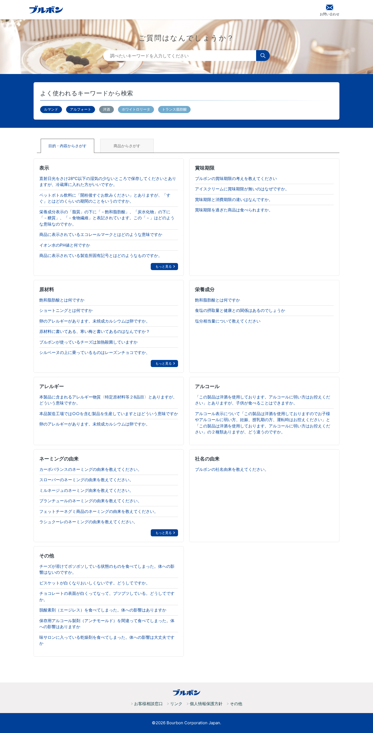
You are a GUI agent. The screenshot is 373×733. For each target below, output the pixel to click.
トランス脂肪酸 (174, 109)
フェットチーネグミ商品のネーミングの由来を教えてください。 (98, 511)
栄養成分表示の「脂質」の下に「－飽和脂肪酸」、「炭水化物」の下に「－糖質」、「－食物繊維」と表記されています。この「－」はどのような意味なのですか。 (106, 218)
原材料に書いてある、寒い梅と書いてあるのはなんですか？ (94, 331)
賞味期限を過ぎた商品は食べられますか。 (234, 209)
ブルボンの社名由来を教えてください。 (232, 469)
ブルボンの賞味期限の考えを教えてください (236, 178)
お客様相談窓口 (148, 703)
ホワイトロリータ (136, 109)
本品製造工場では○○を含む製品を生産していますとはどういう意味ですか (108, 413)
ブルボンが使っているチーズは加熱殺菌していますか (88, 342)
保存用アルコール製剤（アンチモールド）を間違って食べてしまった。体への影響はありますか (106, 623)
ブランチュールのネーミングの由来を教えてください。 (90, 500)
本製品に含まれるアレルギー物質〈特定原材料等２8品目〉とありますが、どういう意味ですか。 (108, 400)
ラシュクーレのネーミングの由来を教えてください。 (88, 521)
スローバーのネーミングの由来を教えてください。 (86, 479)
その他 (236, 703)
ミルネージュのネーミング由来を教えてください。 (86, 490)
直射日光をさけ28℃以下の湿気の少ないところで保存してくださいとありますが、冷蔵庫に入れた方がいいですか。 (107, 181)
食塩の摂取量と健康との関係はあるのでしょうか (240, 310)
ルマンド (51, 109)
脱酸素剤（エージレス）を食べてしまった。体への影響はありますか (102, 610)
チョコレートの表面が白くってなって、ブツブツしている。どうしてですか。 (106, 596)
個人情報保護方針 (206, 703)
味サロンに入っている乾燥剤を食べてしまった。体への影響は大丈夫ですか (106, 640)
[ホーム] (186, 692)
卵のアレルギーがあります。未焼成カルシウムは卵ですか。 (94, 321)
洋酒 (106, 109)
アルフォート (80, 109)
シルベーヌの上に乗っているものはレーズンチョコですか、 (94, 352)
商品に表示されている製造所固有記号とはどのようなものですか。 (100, 255)
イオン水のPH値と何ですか (64, 245)
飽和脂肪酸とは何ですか (61, 300)
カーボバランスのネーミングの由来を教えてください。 (90, 469)
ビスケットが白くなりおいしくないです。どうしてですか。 (94, 583)
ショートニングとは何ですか (66, 310)
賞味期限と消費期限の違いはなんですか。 (234, 199)
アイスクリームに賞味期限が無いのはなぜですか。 (242, 188)
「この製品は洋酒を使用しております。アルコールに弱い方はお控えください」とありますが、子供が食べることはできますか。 (262, 400)
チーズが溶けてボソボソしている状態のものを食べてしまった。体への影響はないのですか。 (106, 569)
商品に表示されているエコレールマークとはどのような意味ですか (100, 234)
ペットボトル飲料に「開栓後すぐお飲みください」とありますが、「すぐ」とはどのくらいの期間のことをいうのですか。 (104, 198)
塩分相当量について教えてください (227, 321)
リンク (176, 703)
